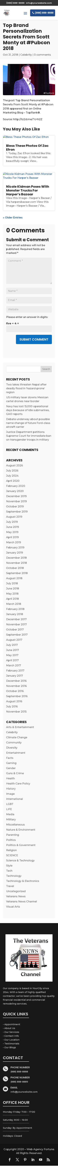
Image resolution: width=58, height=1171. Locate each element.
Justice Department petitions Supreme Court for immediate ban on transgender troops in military (28, 435)
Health (10, 778)
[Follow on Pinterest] (25, 1159)
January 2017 (14, 675)
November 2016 (16, 686)
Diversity (11, 747)
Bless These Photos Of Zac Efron (27, 147)
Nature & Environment (20, 829)
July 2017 (12, 644)
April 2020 (12, 480)
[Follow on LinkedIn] (33, 1159)
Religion (11, 850)
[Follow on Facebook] (9, 1159)
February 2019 (15, 547)
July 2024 (12, 475)
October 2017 (15, 629)
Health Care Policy (18, 783)
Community (14, 742)
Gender (11, 768)
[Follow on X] (17, 1159)
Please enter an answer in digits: (27, 317)
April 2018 (12, 598)
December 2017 (16, 619)
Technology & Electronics (22, 881)
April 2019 (12, 537)
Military (11, 819)
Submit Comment (33, 339)
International (14, 798)
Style (9, 865)
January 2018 (14, 614)
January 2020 (15, 491)
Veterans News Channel (21, 901)
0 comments (42, 54)
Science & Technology (20, 860)
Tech (9, 870)
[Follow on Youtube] (40, 1159)
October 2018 (15, 568)
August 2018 (14, 578)
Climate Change (16, 737)
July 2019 (12, 521)
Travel (10, 886)
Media (10, 814)
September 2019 (17, 511)
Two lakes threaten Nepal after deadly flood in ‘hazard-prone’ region (26, 388)
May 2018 (12, 593)
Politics (11, 840)
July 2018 (12, 583)
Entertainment (15, 752)
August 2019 (14, 516)
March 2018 (13, 603)
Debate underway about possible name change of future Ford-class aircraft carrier (28, 423)
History (11, 788)
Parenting (12, 834)
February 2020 (15, 486)
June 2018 (12, 588)
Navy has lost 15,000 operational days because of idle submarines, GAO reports (27, 410)
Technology (13, 875)
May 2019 (12, 532)
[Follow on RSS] (48, 1159)
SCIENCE (12, 855)
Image (10, 793)
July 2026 (12, 470)
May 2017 (12, 655)
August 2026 (14, 465)
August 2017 (14, 639)
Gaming (11, 763)
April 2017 (12, 660)
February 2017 (15, 670)
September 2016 (17, 696)
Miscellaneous (15, 824)
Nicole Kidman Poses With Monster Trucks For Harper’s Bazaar (27, 190)
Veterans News (16, 896)
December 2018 (16, 557)
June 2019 (12, 527)
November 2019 (16, 501)
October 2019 (15, 506)
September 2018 (17, 573)
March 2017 (13, 665)
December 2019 (16, 496)
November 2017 (16, 624)
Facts (9, 757)
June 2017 (12, 650)
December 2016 (16, 680)
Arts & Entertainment (20, 727)
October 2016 (15, 691)
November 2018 (16, 562)
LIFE (9, 809)
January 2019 (14, 552)
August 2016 (14, 701)
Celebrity (26, 54)
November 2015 (16, 711)
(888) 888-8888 (44, 12)
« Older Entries (13, 217)
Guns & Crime (15, 773)
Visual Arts (13, 906)
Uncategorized (16, 891)
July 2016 (12, 706)
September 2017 (17, 634)
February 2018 (15, 609)
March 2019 (13, 542)
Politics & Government (20, 845)
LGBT (9, 804)
